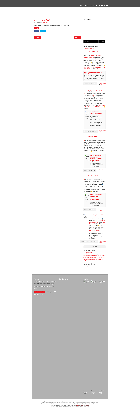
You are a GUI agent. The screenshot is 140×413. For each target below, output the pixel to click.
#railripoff (91, 259)
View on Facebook (102, 83)
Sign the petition (40, 292)
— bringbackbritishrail (89, 48)
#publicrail (86, 259)
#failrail (85, 261)
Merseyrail (86, 59)
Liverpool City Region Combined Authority (92, 56)
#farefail (103, 257)
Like (38, 31)
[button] (90, 83)
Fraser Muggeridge (75, 406)
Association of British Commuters (94, 231)
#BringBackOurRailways (89, 257)
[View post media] (85, 216)
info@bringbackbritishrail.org (82, 405)
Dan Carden (102, 67)
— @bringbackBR (88, 252)
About (81, 5)
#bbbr (95, 255)
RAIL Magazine (99, 107)
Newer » (77, 37)
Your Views (39, 13)
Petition (36, 279)
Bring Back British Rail (40, 4)
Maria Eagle (96, 67)
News (86, 5)
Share (101, 84)
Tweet (43, 31)
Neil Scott (87, 406)
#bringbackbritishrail (88, 255)
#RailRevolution (98, 259)
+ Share (36, 28)
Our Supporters (64, 279)
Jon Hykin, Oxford (43, 20)
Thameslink (102, 220)
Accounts (53, 405)
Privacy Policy (59, 405)
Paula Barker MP (87, 69)
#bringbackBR (101, 255)
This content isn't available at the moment (93, 73)
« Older (37, 37)
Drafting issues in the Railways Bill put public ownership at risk (96, 113)
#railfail (98, 257)
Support (93, 5)
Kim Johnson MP (87, 67)
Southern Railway (94, 222)
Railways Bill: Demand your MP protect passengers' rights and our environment (96, 157)
